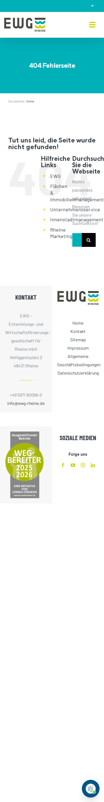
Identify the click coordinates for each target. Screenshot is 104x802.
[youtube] (73, 465)
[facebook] (63, 465)
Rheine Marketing (61, 233)
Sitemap (78, 339)
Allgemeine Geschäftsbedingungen (78, 360)
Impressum (78, 347)
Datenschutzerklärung (78, 372)
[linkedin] (93, 465)
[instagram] (83, 465)
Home (30, 101)
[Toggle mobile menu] (92, 25)
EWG (55, 176)
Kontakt (78, 331)
